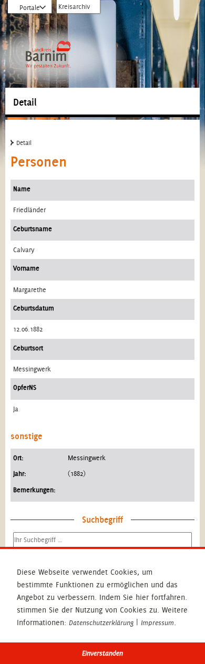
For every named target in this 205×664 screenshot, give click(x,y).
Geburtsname (32, 229)
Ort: (18, 458)
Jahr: (19, 474)
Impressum (157, 623)
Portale (29, 8)
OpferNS (24, 387)
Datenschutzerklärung (101, 623)
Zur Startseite (48, 28)
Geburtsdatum (33, 308)
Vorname (26, 268)
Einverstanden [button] (102, 653)
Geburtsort (28, 348)
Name (21, 189)
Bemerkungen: (34, 490)
